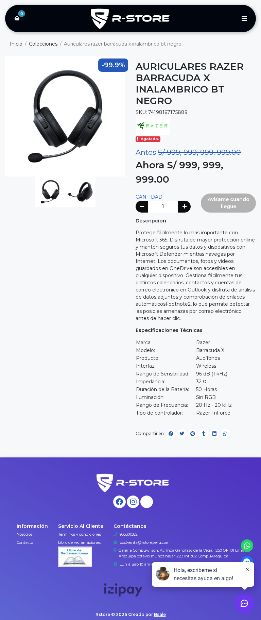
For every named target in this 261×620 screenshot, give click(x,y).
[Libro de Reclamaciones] (75, 556)
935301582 (129, 534)
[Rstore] (130, 18)
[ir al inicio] (133, 482)
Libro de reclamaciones (79, 542)
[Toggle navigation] (244, 18)
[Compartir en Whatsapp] (225, 433)
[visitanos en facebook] (119, 502)
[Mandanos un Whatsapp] (247, 545)
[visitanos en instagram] (133, 502)
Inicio (16, 44)
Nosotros (24, 534)
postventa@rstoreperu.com (145, 542)
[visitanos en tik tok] (146, 502)
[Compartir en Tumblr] (203, 433)
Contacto (25, 542)
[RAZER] (153, 125)
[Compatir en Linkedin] (214, 433)
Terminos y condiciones (79, 534)
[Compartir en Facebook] (171, 433)
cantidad (149, 197)
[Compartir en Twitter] (182, 433)
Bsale (160, 614)
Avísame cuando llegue (228, 203)
